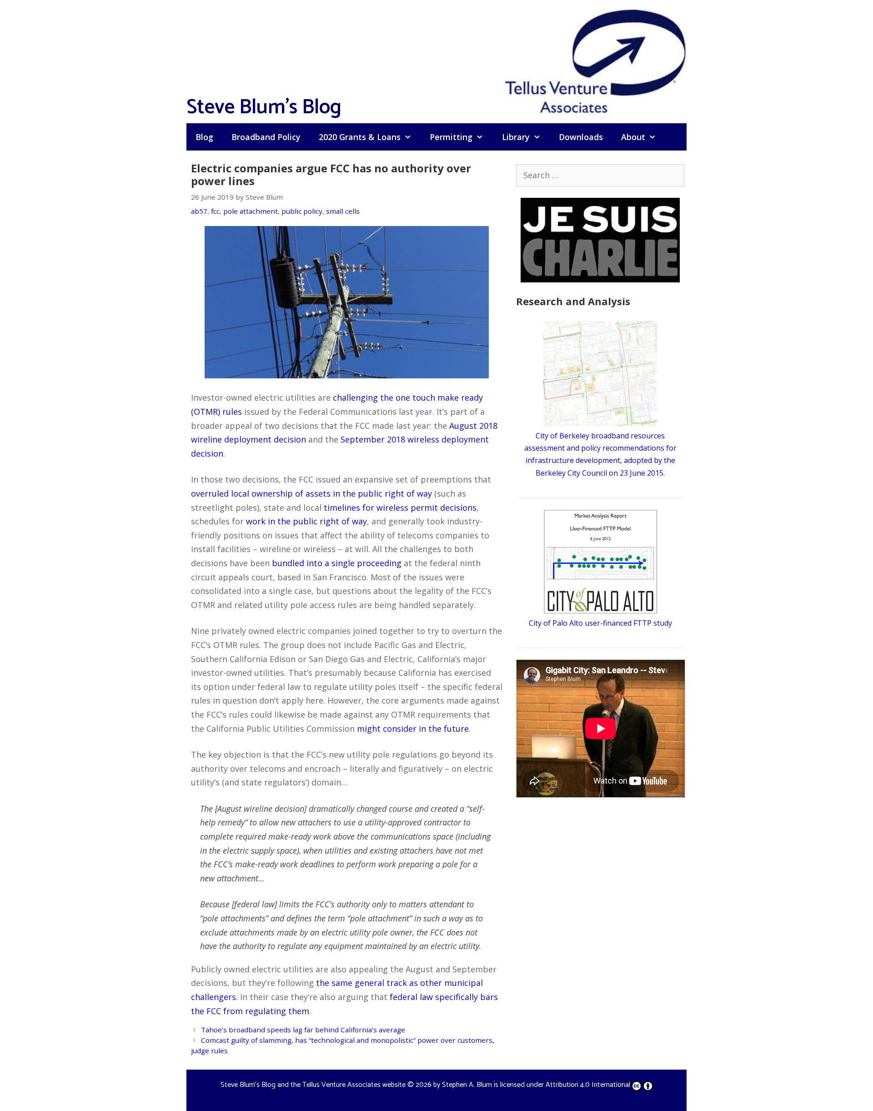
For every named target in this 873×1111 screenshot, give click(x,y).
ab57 (199, 211)
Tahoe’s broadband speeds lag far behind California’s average (303, 1029)
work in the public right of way (306, 521)
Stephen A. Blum (467, 1085)
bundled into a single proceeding (336, 563)
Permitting (451, 136)
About (633, 136)
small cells (343, 211)
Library (516, 136)
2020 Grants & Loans (360, 136)
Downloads (581, 136)
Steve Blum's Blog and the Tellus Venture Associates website (313, 1085)
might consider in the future (413, 728)
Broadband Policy (266, 136)
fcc (215, 211)
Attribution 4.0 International (588, 1085)
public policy (301, 211)
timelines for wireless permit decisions (400, 507)
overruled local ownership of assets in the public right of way (311, 493)
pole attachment (250, 211)
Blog (204, 136)
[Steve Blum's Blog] (596, 60)
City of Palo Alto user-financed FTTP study (600, 623)
